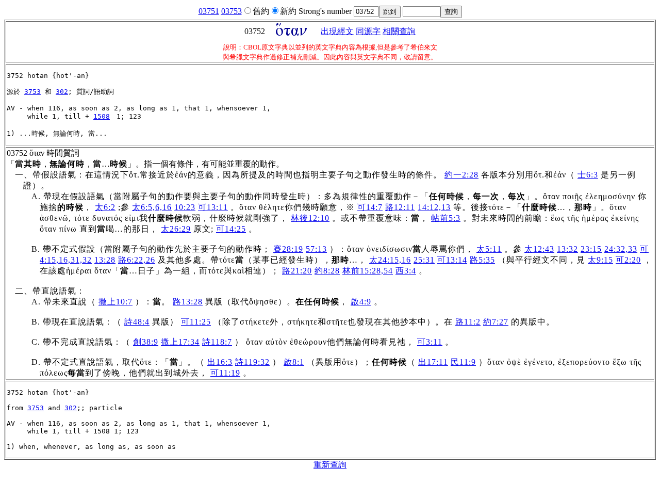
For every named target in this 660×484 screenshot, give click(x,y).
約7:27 (495, 321)
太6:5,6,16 (152, 207)
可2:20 (628, 259)
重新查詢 (330, 464)
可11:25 (196, 321)
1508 (101, 116)
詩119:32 (252, 362)
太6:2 (105, 207)
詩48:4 (137, 321)
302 (62, 91)
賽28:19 (288, 249)
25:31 (424, 259)
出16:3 (220, 362)
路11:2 (468, 321)
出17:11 (433, 362)
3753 (32, 91)
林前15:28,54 (367, 270)
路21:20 (297, 270)
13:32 (567, 249)
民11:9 (463, 362)
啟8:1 (294, 362)
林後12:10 (310, 218)
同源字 (368, 31)
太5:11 (489, 249)
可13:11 (213, 207)
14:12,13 (434, 207)
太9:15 (600, 259)
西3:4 (405, 270)
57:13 (316, 249)
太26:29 (176, 228)
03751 (209, 11)
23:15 (591, 249)
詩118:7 (217, 341)
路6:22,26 (136, 259)
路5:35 (482, 259)
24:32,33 (620, 249)
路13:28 (188, 301)
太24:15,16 (390, 259)
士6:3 (588, 174)
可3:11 (429, 341)
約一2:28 (461, 174)
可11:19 (225, 372)
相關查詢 (399, 31)
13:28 (105, 259)
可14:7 (370, 207)
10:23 (184, 207)
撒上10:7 (115, 301)
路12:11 (400, 207)
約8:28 (327, 270)
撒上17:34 (180, 341)
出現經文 (337, 31)
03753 (231, 11)
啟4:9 (361, 301)
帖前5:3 (445, 218)
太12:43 (539, 249)
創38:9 (145, 341)
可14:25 (231, 228)
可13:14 (452, 259)
